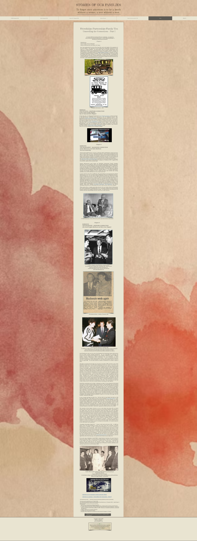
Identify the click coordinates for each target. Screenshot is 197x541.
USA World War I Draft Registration (89, 158)
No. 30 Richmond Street (105, 115)
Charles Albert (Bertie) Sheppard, (95, 125)
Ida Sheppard (94, 121)
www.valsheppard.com (98, 521)
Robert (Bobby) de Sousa (103, 52)
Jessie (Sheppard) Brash (101, 434)
